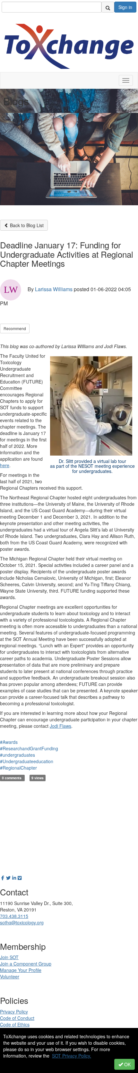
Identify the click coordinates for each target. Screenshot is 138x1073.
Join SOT (9, 957)
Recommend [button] (15, 328)
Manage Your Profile (20, 970)
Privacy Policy (14, 1011)
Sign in (125, 7)
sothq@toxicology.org (22, 922)
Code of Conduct (17, 1018)
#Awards (9, 742)
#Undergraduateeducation (26, 761)
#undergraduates (17, 755)
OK (127, 1064)
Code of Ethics (15, 1024)
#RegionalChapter (18, 767)
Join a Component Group (25, 963)
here (4, 465)
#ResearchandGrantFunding (29, 748)
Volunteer (9, 976)
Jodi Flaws (60, 726)
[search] (107, 7)
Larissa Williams (54, 289)
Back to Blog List (26, 225)
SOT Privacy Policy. (71, 1055)
